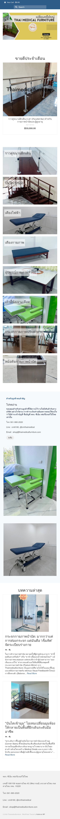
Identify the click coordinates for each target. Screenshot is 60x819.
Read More (32, 673)
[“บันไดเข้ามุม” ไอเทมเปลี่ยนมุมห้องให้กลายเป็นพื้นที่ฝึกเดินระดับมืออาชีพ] (30, 700)
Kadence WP (40, 814)
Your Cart (13, 2)
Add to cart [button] (30, 131)
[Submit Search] (16, 7)
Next (54, 100)
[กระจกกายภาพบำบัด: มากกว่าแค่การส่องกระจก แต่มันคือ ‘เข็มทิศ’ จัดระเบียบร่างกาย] (30, 613)
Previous (5, 100)
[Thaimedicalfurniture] (30, 26)
